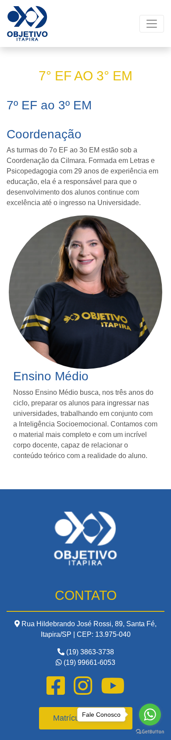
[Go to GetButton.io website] (150, 731)
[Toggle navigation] (151, 23)
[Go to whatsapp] (150, 715)
